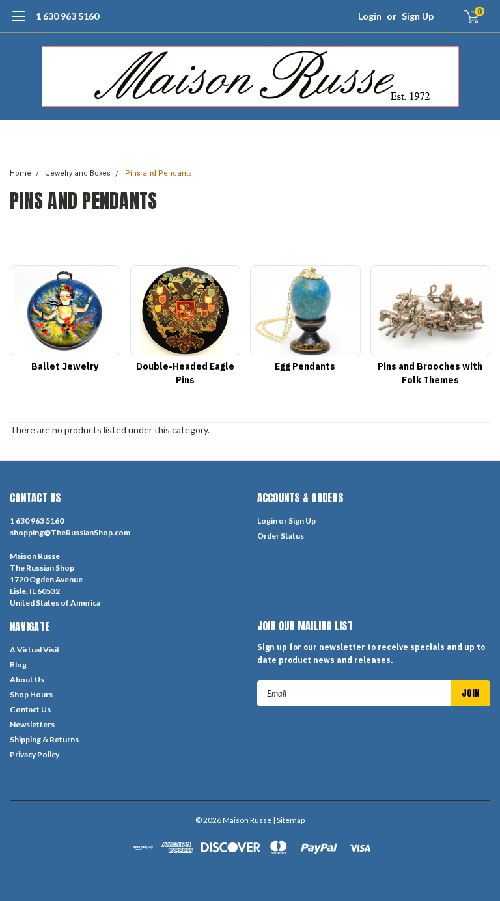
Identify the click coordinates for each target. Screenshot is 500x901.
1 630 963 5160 (67, 15)
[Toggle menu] (18, 23)
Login (370, 15)
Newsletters (32, 724)
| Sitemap (289, 820)
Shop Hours (31, 694)
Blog (18, 664)
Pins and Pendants (158, 173)
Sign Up (418, 15)
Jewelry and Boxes (78, 173)
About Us (27, 679)
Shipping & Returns (44, 739)
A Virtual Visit (35, 649)
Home (20, 173)
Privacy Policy (34, 754)
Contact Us (30, 709)
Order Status (280, 536)
